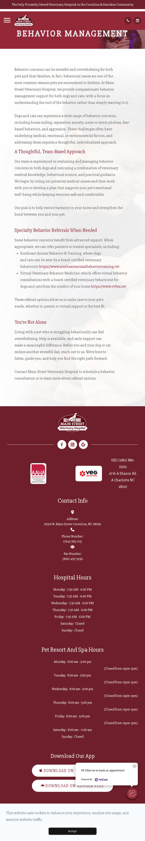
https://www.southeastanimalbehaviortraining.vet (79, 266)
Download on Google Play (75, 786)
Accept (72, 831)
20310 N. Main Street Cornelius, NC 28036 (72, 524)
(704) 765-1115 (72, 541)
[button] (132, 793)
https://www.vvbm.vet (108, 286)
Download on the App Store (75, 770)
